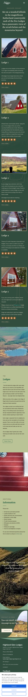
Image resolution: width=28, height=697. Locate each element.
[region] (14, 684)
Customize (14, 690)
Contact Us (7, 630)
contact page (19, 534)
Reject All (14, 694)
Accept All (14, 686)
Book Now (7, 441)
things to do (17, 305)
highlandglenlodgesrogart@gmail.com (12, 659)
